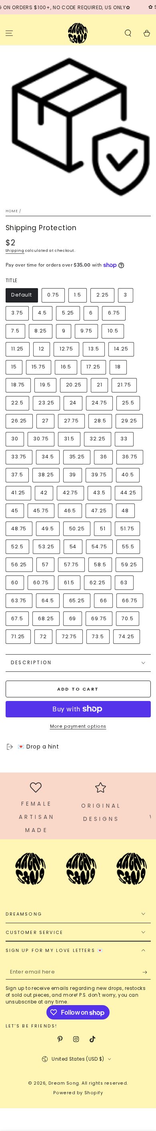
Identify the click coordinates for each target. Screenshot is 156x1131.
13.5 (93, 348)
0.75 (53, 294)
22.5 (17, 402)
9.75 (86, 330)
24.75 (99, 402)
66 (103, 600)
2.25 (102, 294)
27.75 (71, 420)
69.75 (99, 618)
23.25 (46, 402)
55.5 (128, 546)
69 (72, 618)
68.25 (46, 618)
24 (73, 402)
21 (99, 384)
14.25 (121, 348)
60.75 (41, 582)
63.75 (19, 600)
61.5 (69, 582)
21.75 (124, 384)
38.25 (46, 474)
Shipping (15, 250)
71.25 (18, 636)
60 (14, 582)
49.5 (48, 528)
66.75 (130, 600)
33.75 (19, 456)
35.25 (77, 456)
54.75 (99, 546)
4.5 (42, 312)
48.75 (19, 528)
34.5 (48, 456)
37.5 (17, 474)
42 (44, 492)
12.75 (67, 348)
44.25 (128, 492)
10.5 (113, 330)
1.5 (77, 294)
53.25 (46, 546)
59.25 (129, 564)
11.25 (17, 348)
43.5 (99, 492)
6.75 (114, 312)
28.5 (100, 420)
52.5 (17, 546)
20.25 (74, 384)
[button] (127, 33)
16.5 (66, 366)
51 (103, 528)
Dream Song (63, 1083)
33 (124, 438)
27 (45, 420)
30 (14, 438)
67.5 (17, 618)
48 (125, 510)
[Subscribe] (146, 972)
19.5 (45, 384)
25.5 (128, 402)
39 (72, 474)
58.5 (100, 564)
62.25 (98, 582)
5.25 (68, 312)
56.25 (19, 564)
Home (12, 211)
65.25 (77, 600)
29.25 (129, 420)
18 (118, 366)
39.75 (99, 474)
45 (14, 510)
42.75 (70, 492)
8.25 (40, 330)
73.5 (98, 636)
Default (21, 294)
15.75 (39, 366)
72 (43, 636)
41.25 (18, 492)
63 (124, 582)
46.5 (70, 510)
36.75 (130, 456)
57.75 (71, 564)
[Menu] (9, 33)
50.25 (77, 528)
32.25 (98, 438)
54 (73, 546)
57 (45, 564)
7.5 (15, 330)
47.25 (99, 510)
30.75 (41, 438)
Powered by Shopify (78, 1093)
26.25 (19, 420)
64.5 (48, 600)
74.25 (126, 636)
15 (14, 366)
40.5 (128, 474)
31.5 (69, 438)
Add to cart (78, 689)
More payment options (78, 726)
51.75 (127, 528)
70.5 (128, 618)
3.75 (17, 312)
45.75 (41, 510)
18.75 (18, 384)
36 (103, 456)
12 (41, 348)
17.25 (93, 366)
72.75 (69, 636)
